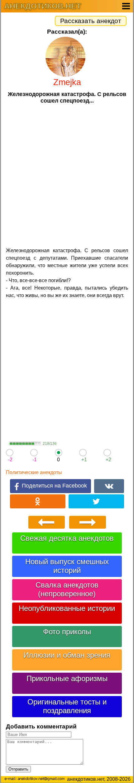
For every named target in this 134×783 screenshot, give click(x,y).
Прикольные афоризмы (67, 678)
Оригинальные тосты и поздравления (67, 706)
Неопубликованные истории (67, 608)
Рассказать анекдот (90, 20)
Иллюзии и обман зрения (66, 655)
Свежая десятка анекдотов (67, 538)
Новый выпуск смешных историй (67, 565)
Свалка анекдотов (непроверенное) (67, 589)
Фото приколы (67, 631)
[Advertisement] (67, 175)
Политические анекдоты (34, 472)
